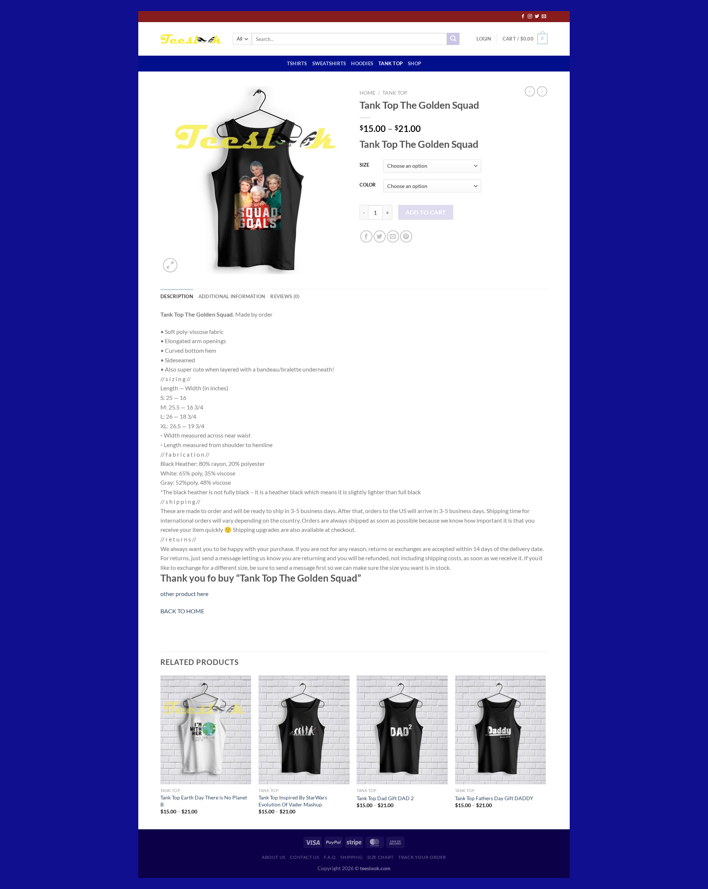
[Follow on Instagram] (530, 16)
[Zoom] (170, 265)
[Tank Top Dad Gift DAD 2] (402, 730)
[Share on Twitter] (380, 236)
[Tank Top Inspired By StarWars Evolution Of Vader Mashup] (304, 730)
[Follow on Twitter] (537, 16)
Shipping (351, 857)
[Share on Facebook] (366, 236)
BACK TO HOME (182, 610)
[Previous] (160, 752)
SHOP (414, 63)
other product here (184, 593)
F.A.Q (330, 857)
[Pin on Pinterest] (406, 236)
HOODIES (362, 63)
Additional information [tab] (232, 296)
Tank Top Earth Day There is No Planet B (203, 801)
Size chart (380, 857)
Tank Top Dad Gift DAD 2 (385, 798)
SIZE (364, 165)
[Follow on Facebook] (523, 16)
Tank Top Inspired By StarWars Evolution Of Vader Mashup (292, 801)
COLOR (368, 185)
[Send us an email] (544, 16)
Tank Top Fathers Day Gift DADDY (494, 798)
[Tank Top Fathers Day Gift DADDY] (500, 730)
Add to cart (426, 212)
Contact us (304, 857)
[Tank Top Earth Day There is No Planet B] (205, 730)
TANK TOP (390, 63)
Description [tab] (176, 296)
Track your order (422, 857)
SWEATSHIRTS (329, 63)
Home (367, 93)
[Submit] (453, 39)
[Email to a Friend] (393, 236)
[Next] (545, 752)
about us (273, 857)
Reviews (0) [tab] (284, 296)
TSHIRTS (297, 63)
